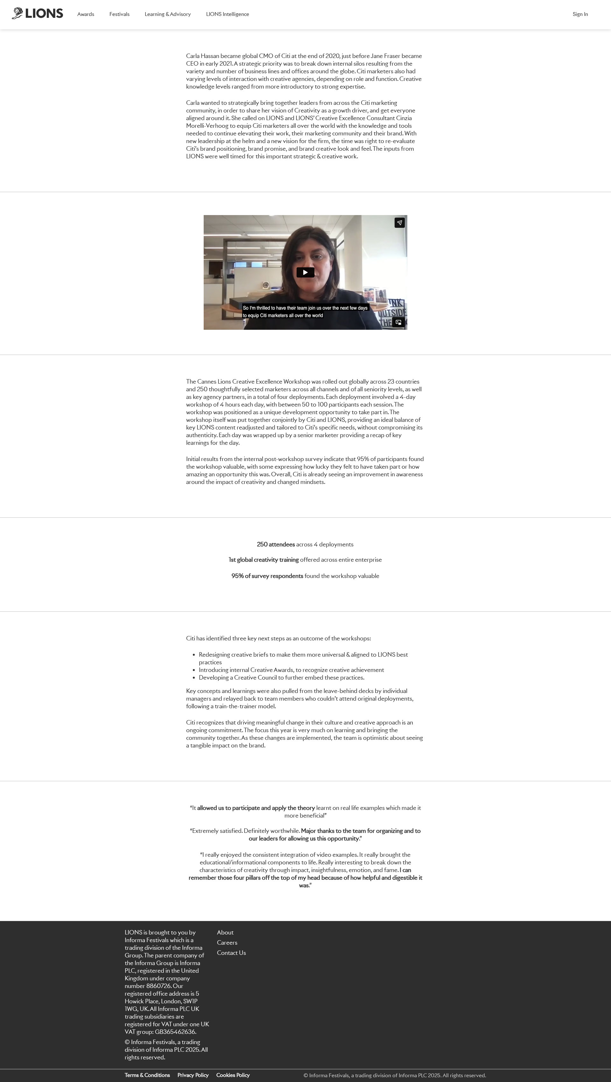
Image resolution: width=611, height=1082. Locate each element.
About (225, 932)
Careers (227, 942)
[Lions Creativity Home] (37, 14)
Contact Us (231, 952)
